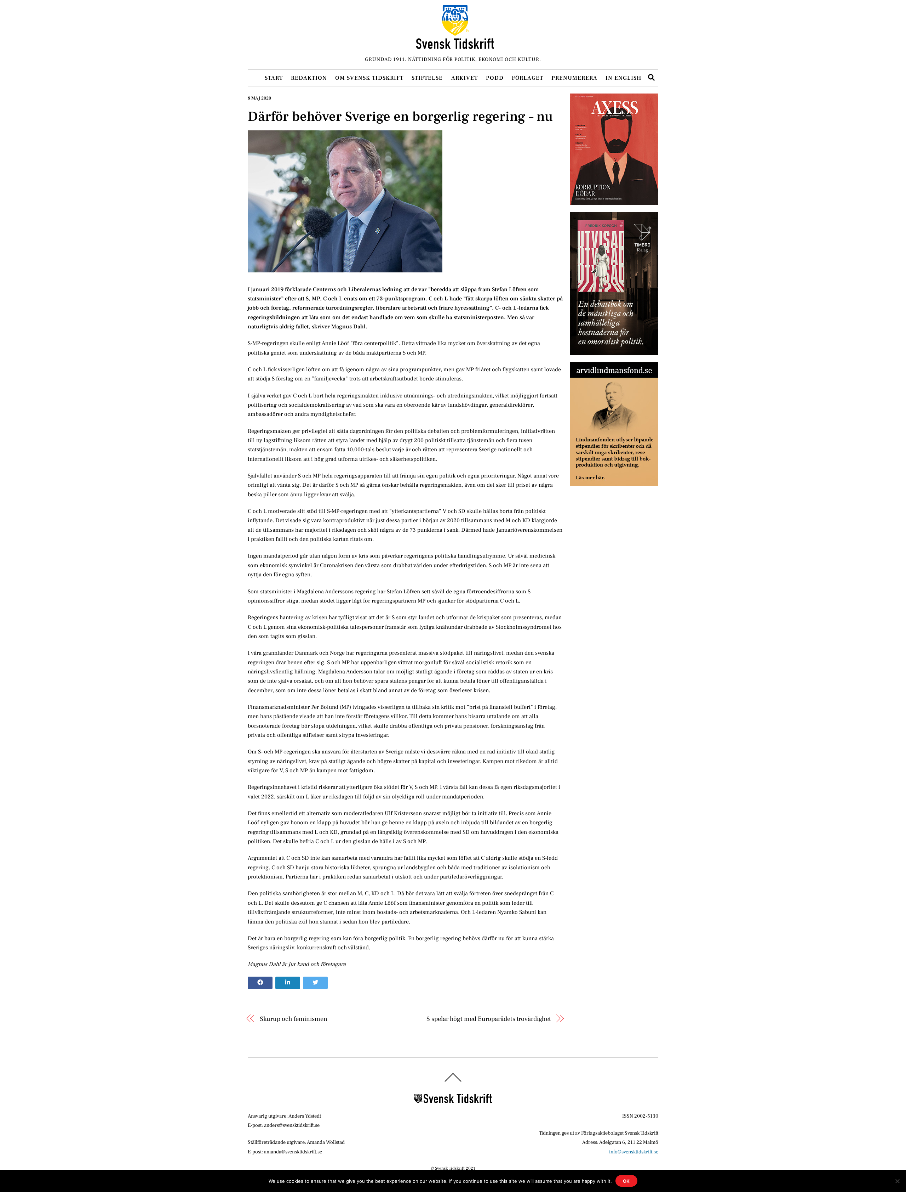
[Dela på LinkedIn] (287, 983)
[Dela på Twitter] (315, 983)
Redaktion (309, 77)
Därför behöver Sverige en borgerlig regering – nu (400, 116)
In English (623, 77)
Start (274, 77)
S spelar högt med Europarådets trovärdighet (488, 1019)
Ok (626, 1181)
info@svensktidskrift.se (633, 1151)
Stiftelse (427, 77)
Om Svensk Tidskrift (369, 77)
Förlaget (527, 77)
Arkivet (464, 77)
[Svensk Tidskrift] (455, 46)
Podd (495, 77)
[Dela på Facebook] (260, 983)
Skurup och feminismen (293, 1019)
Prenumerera (574, 77)
